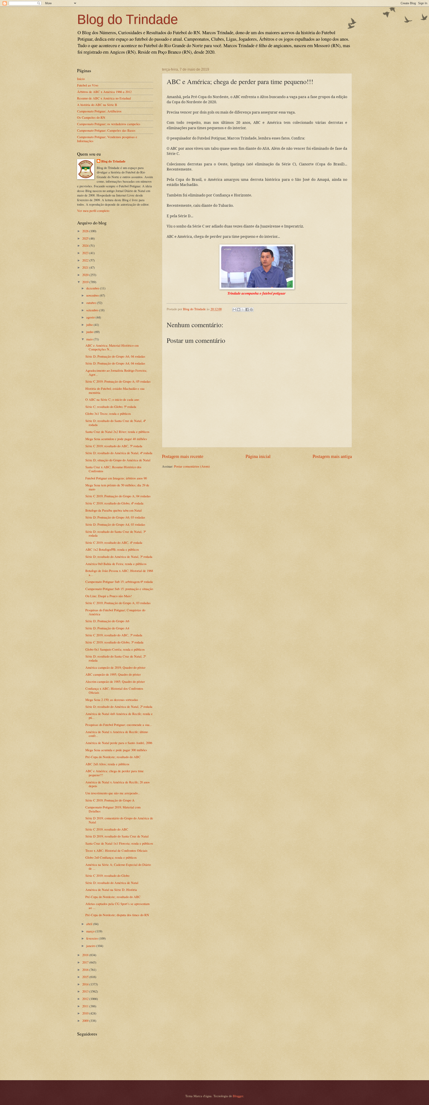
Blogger (238, 1096)
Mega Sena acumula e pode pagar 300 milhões (116, 750)
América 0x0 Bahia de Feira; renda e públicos (116, 563)
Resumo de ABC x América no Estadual (104, 98)
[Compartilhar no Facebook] (247, 309)
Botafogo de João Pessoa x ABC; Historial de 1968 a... (119, 572)
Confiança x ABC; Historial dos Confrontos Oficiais (114, 690)
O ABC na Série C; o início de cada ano (112, 399)
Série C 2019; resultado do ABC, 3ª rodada (113, 635)
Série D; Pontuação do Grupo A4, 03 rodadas (115, 524)
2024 (85, 245)
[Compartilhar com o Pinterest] (251, 309)
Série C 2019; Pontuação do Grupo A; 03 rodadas (118, 603)
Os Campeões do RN (91, 117)
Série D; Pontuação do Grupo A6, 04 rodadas (115, 356)
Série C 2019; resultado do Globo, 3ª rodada (114, 642)
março (90, 931)
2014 (85, 984)
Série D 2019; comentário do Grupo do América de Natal (119, 820)
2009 (85, 1020)
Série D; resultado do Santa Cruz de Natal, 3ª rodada (115, 533)
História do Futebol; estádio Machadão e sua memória (115, 390)
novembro (93, 295)
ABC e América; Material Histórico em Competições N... (112, 347)
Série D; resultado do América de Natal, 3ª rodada (118, 556)
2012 (85, 998)
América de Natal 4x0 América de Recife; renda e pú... (119, 715)
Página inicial (258, 456)
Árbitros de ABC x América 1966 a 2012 (104, 91)
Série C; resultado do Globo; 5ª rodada (110, 406)
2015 (85, 976)
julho (90, 324)
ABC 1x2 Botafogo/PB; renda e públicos (112, 549)
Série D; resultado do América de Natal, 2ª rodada (118, 706)
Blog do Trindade (127, 19)
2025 (85, 238)
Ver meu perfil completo (93, 210)
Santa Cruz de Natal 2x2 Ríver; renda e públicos (117, 431)
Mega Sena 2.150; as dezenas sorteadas (111, 699)
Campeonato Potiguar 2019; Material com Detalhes (113, 809)
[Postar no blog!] (238, 309)
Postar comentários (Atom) (192, 466)
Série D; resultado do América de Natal (111, 882)
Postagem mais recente (182, 456)
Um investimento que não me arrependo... (112, 793)
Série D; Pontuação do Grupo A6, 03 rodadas (115, 517)
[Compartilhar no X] (243, 309)
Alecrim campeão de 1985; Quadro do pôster (115, 681)
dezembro (93, 288)
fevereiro (92, 938)
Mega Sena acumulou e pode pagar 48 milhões (116, 439)
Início (81, 78)
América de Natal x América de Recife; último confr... (116, 734)
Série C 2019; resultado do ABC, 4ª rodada (113, 542)
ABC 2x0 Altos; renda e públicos (107, 764)
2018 (85, 955)
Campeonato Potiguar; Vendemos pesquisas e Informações (107, 139)
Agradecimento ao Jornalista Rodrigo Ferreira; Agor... (116, 372)
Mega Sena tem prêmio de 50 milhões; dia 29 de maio (117, 487)
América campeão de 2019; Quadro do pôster (115, 667)
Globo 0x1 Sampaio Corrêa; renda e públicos (115, 649)
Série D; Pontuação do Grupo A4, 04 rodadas (115, 363)
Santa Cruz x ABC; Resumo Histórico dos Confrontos (113, 469)
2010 (85, 1013)
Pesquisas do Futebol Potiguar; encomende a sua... (118, 724)
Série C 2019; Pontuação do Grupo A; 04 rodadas (118, 496)
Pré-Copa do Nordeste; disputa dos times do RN (117, 915)
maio (90, 339)
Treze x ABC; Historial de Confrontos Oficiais (116, 850)
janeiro (91, 945)
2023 (85, 253)
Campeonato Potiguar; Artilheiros (99, 111)
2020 (85, 274)
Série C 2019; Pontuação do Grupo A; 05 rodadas (118, 381)
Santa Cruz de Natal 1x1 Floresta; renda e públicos (119, 843)
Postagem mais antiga (332, 456)
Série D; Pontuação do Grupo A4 (107, 628)
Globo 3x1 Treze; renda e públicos (108, 413)
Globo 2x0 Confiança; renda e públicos (111, 857)
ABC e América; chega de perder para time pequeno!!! (114, 773)
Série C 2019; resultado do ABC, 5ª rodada (113, 446)
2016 (85, 969)
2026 (85, 231)
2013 (85, 991)
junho (90, 331)
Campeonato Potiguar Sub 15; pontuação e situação (119, 588)
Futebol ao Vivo (87, 85)
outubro (91, 302)
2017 (85, 962)
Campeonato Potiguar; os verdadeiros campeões (108, 124)
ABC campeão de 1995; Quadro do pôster (113, 674)
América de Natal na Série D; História (111, 889)
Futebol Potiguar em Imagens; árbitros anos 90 (116, 478)
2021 (85, 267)
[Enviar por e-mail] (234, 309)
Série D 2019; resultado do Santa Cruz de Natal (117, 836)
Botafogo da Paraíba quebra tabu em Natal (113, 510)
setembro (92, 310)
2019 (85, 282)
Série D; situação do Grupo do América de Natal (117, 460)
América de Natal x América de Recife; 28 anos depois (117, 784)
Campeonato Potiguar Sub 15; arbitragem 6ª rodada (119, 581)
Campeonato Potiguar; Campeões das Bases (106, 130)
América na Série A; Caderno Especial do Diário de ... (118, 866)
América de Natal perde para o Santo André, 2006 (118, 742)
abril (89, 924)
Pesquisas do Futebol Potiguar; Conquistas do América (115, 612)
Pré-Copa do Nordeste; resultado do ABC (113, 757)
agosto (91, 317)
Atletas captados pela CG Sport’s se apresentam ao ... (117, 905)
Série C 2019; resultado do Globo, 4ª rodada (114, 503)
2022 (85, 260)
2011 (85, 1006)
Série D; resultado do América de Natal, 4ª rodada (118, 453)
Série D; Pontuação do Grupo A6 (107, 621)
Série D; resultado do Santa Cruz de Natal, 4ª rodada (115, 422)
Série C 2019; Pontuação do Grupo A (110, 800)
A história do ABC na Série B (97, 104)
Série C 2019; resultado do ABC (106, 829)
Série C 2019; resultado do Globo (107, 875)
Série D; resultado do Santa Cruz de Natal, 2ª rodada (115, 658)
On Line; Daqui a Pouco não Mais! (108, 596)
